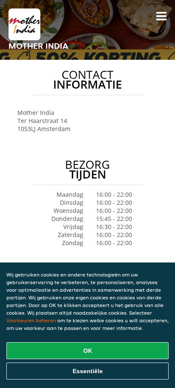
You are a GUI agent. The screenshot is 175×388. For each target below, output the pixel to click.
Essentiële (88, 371)
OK (87, 350)
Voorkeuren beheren (31, 320)
